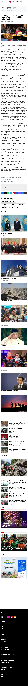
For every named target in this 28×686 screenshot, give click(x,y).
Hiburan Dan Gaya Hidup (7, 654)
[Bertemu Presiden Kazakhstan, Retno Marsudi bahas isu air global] (14, 223)
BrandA (3, 669)
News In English (5, 649)
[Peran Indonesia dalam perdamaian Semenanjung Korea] (14, 403)
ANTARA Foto (4, 672)
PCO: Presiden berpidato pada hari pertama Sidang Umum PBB (13, 322)
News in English (12, 7)
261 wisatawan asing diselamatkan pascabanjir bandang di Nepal (14, 476)
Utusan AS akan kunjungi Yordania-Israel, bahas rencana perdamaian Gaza (12, 255)
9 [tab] (21, 552)
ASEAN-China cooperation (12, 207)
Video (2, 530)
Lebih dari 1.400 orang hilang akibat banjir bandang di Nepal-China (17, 443)
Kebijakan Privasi (5, 662)
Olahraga (3, 641)
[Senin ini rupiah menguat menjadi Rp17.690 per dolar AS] (4, 424)
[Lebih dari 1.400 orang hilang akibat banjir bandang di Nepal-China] (4, 443)
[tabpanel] (14, 519)
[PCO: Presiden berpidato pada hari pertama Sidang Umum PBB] (14, 313)
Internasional (4, 647)
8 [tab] (19, 552)
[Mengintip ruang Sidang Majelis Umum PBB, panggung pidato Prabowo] (14, 268)
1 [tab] (10, 529)
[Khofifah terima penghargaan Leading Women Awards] (14, 358)
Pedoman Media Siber (6, 667)
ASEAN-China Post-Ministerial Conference (13, 204)
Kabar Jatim (4, 634)
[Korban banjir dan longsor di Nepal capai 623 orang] (4, 495)
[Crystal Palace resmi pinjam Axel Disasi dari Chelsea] (4, 437)
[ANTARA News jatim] (15, 1)
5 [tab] (18, 529)
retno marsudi (8, 198)
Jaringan (3, 657)
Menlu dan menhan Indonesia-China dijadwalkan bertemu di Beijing (11, 389)
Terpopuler (4, 418)
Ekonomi (3, 639)
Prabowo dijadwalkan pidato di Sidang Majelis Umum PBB (13, 344)
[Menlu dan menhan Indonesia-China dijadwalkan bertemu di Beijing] (14, 381)
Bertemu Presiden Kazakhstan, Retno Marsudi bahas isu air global (13, 232)
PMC (3, 207)
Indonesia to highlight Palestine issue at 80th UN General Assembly (13, 300)
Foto (2, 507)
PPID (2, 676)
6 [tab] (15, 552)
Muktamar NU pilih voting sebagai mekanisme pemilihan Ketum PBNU (17, 430)
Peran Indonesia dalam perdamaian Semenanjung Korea (11, 412)
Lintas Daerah (4, 636)
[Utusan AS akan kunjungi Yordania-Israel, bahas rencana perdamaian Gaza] (14, 246)
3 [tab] (14, 529)
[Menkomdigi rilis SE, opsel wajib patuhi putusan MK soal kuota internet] (4, 502)
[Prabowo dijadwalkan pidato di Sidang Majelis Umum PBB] (14, 336)
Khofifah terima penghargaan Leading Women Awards (14, 367)
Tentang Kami (4, 665)
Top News (4, 455)
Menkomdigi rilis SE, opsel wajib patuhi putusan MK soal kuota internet (17, 502)
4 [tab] (16, 529)
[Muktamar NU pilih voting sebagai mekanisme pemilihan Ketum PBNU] (4, 430)
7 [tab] (17, 552)
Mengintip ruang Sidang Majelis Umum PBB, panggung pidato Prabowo (13, 277)
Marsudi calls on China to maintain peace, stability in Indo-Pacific (12, 9)
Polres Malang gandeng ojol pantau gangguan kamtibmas (12, 547)
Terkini (3, 621)
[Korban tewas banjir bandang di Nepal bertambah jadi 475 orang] (4, 450)
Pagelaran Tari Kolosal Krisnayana (10, 524)
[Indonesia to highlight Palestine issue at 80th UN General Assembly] (14, 291)
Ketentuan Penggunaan (7, 660)
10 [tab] (23, 552)
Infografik (4, 554)
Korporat (3, 674)
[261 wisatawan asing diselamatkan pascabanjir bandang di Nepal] (14, 467)
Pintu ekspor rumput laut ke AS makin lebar (13, 600)
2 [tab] (12, 529)
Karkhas (3, 644)
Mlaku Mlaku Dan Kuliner (7, 652)
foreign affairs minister (8, 201)
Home (5, 7)
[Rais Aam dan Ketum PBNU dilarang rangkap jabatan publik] (4, 482)
